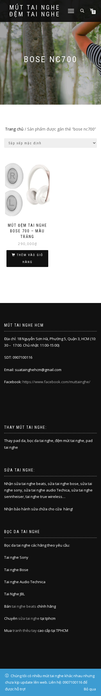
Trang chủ (14, 129)
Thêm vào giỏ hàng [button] (30, 258)
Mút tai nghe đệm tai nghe (34, 11)
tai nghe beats (24, 606)
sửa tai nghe (29, 618)
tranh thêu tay (25, 630)
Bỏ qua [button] (90, 688)
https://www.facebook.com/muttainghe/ (56, 381)
